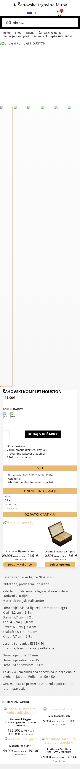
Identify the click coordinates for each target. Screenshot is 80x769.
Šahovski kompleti (50, 32)
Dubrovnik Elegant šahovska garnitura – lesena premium (21, 722)
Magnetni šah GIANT (21, 745)
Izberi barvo (13, 409)
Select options (60, 564)
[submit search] (72, 22)
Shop (18, 32)
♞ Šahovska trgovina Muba (40, 4)
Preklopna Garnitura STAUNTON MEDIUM (59, 750)
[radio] (6, 415)
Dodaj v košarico (43, 434)
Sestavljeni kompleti (16, 36)
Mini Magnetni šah (59, 716)
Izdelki (30, 32)
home (7, 32)
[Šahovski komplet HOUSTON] (6, 246)
